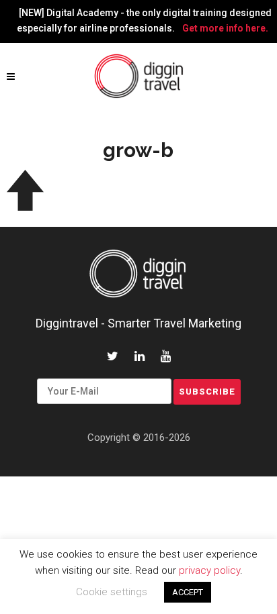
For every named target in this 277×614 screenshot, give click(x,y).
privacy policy (209, 570)
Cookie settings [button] (111, 592)
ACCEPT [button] (187, 592)
